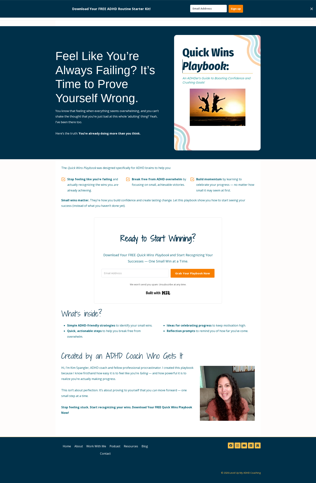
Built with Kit (158, 293)
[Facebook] (231, 445)
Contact (105, 454)
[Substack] (258, 445)
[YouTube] (244, 445)
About (78, 446)
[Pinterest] (251, 445)
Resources (131, 446)
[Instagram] (237, 445)
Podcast (115, 446)
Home (67, 446)
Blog (145, 446)
